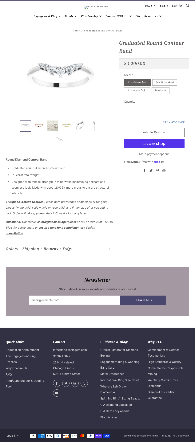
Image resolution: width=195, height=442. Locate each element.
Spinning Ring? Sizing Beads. (120, 398)
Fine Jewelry (89, 16)
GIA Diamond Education (116, 405)
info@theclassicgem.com (58, 222)
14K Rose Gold (165, 82)
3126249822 (61, 356)
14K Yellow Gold (137, 82)
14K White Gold (137, 90)
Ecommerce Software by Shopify (141, 435)
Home (76, 30)
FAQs (9, 374)
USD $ (149, 5)
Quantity (129, 101)
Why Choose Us (16, 368)
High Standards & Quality (164, 362)
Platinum (160, 90)
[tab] (25, 126)
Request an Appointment (22, 350)
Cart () (177, 5)
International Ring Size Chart (119, 380)
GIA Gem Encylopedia (114, 411)
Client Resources (147, 16)
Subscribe (141, 300)
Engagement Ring (45, 16)
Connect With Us (117, 16)
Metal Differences (112, 374)
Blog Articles (109, 417)
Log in (164, 5)
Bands (69, 16)
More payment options (154, 154)
